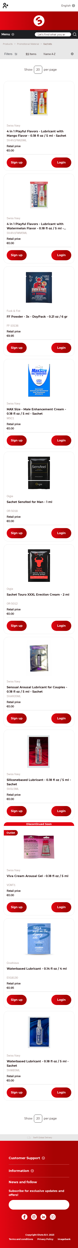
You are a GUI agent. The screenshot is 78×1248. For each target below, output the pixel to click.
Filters (8, 54)
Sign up (16, 162)
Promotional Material (28, 44)
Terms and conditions (21, 1239)
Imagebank (64, 1239)
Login (61, 162)
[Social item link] (25, 1219)
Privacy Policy (45, 1239)
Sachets (47, 44)
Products (8, 44)
